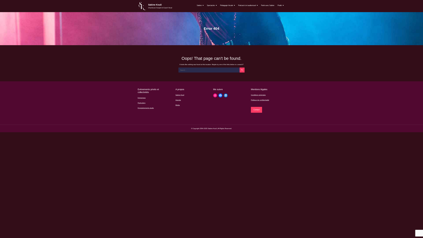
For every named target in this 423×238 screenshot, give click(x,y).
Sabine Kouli (155, 5)
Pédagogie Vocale (226, 5)
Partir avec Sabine (267, 5)
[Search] (242, 70)
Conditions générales (258, 95)
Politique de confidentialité (260, 100)
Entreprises (142, 98)
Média (177, 105)
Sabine (199, 5)
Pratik (280, 5)
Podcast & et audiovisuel (247, 5)
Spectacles (211, 5)
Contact (256, 110)
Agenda (178, 100)
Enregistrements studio (146, 108)
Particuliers (141, 103)
